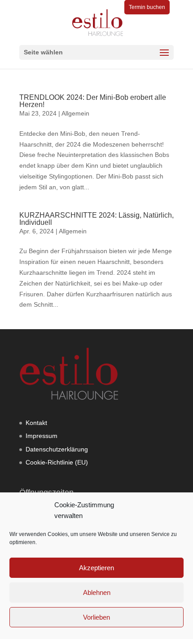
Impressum (41, 435)
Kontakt (36, 422)
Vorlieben (96, 617)
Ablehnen (96, 592)
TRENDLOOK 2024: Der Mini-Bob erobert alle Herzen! (92, 101)
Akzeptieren (96, 568)
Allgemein (75, 113)
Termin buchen (147, 7)
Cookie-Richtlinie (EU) (57, 462)
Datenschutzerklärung (57, 449)
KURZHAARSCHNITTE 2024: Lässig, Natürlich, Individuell (96, 218)
